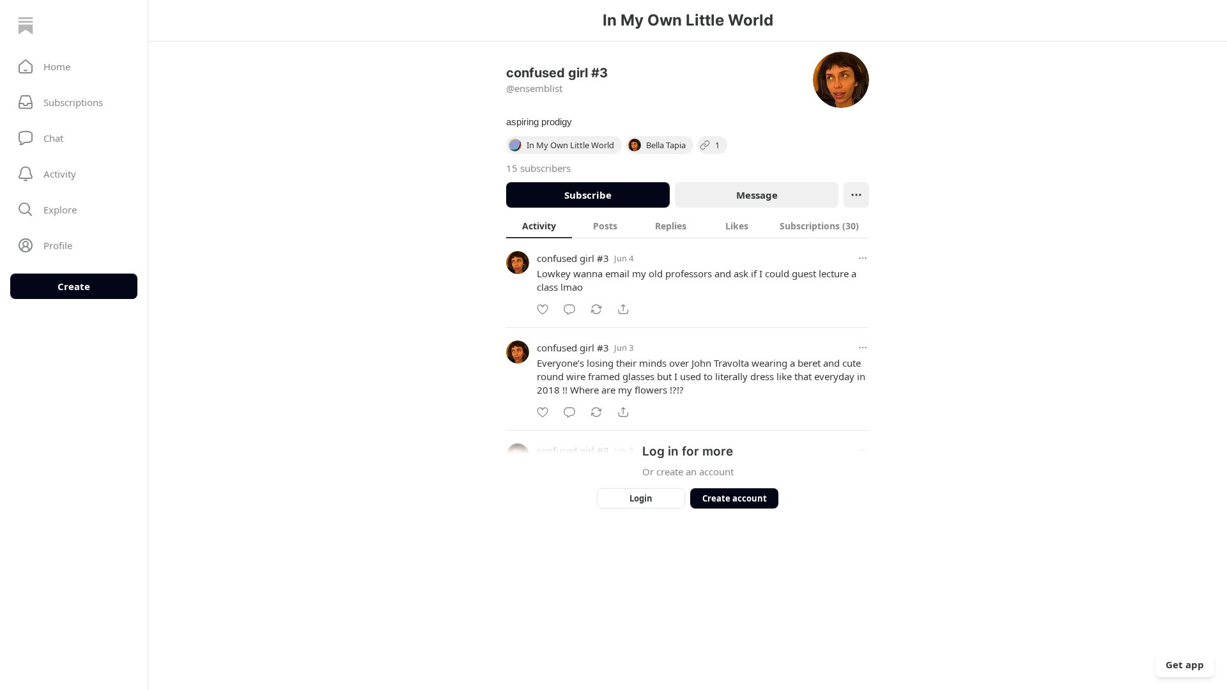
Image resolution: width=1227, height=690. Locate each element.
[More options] (863, 258)
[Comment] (569, 309)
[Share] (623, 309)
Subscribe (588, 194)
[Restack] (596, 309)
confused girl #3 (573, 258)
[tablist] (687, 225)
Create (74, 286)
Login (640, 498)
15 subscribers (538, 168)
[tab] (539, 225)
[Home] (25, 25)
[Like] (542, 309)
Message (757, 194)
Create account (734, 498)
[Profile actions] (856, 195)
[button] (73, 66)
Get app (1185, 664)
